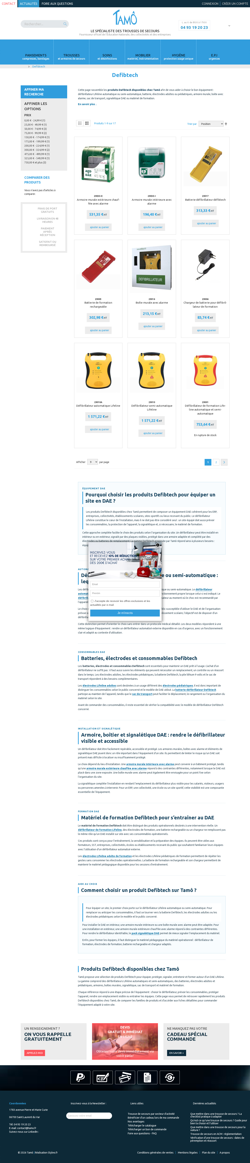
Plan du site (208, 1152)
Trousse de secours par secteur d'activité (151, 1113)
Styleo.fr (53, 1152)
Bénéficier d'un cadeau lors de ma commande (153, 1117)
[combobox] (45, 24)
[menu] (125, 52)
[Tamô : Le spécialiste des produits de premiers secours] (125, 17)
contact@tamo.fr (26, 1128)
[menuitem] (36, 52)
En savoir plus (86, 104)
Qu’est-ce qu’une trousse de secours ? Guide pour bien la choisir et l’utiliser (218, 1122)
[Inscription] (105, 1116)
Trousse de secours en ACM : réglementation (216, 1133)
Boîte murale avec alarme (152, 302)
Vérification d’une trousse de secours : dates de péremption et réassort (217, 1139)
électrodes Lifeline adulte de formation (107, 856)
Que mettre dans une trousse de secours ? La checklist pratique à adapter (216, 1115)
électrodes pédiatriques (178, 685)
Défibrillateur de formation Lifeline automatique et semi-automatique (205, 409)
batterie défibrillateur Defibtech (195, 689)
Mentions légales (188, 1152)
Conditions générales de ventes (155, 1152)
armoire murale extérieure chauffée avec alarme (116, 768)
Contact (9, 3)
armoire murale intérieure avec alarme (150, 764)
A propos (225, 1152)
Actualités (28, 3)
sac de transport (142, 694)
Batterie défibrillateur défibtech (205, 199)
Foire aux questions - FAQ (142, 1133)
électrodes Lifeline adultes (99, 685)
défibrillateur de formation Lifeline (100, 829)
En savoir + (176, 1053)
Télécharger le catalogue (142, 1125)
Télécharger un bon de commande (147, 1129)
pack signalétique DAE (145, 933)
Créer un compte (235, 3)
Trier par (192, 123)
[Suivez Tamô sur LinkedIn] (40, 1131)
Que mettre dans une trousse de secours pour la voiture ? (217, 1128)
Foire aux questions (57, 3)
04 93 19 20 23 (194, 27)
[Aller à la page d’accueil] (24, 66)
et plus (35, 162)
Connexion (210, 3)
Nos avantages (136, 1121)
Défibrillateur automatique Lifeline (98, 405)
